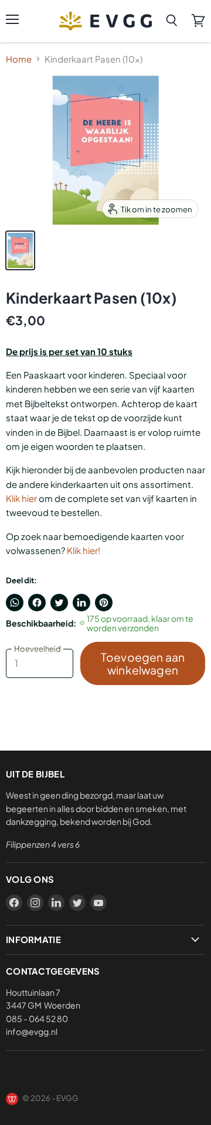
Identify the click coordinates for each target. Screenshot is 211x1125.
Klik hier (21, 498)
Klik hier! (83, 550)
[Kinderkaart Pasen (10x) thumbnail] (20, 250)
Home (19, 59)
